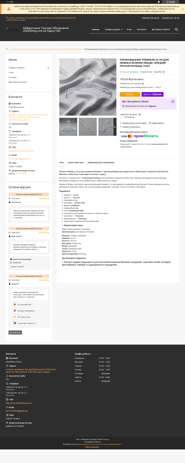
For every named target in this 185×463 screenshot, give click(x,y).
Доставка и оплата (161, 29)
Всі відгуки (15, 332)
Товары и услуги (112, 29)
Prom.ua (106, 439)
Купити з (148, 94)
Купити (130, 94)
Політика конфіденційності (111, 444)
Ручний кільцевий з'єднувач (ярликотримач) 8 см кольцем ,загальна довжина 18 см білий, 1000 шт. (29, 247)
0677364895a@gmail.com (19, 159)
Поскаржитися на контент (89, 444)
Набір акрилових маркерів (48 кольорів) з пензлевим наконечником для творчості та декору (28, 294)
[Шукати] (175, 29)
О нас (129, 29)
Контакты (141, 29)
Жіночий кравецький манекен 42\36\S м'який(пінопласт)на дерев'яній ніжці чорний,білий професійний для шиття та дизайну (28, 214)
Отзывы (13, 77)
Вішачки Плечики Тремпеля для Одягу (30, 49)
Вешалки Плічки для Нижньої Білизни (66, 49)
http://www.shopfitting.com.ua (21, 151)
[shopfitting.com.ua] (13, 29)
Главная (95, 29)
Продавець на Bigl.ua (92, 442)
